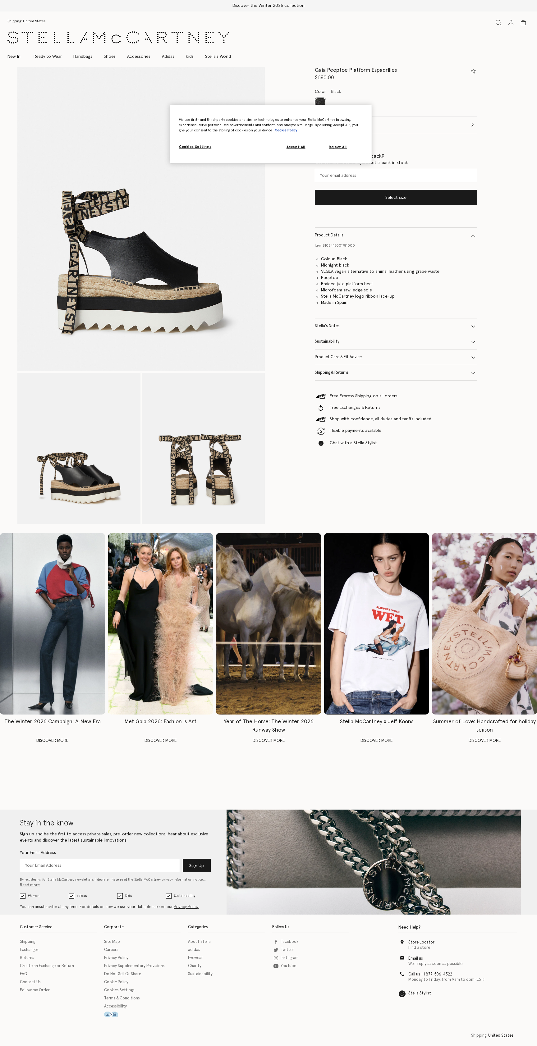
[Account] (511, 22)
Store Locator (421, 942)
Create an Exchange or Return (47, 966)
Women (33, 896)
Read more (30, 885)
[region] (271, 134)
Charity (194, 966)
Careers (111, 950)
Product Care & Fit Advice (338, 357)
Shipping (27, 942)
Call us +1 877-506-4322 (430, 974)
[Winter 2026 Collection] (52, 623)
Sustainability (327, 342)
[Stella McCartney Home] (118, 37)
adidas (82, 896)
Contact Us (30, 982)
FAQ (23, 974)
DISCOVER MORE (52, 740)
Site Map (112, 942)
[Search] (498, 22)
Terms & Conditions (122, 998)
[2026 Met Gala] (160, 623)
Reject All (338, 147)
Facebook (289, 942)
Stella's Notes (327, 326)
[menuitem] (17, 56)
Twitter (287, 950)
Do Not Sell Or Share (122, 974)
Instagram (290, 958)
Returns (27, 958)
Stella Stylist (419, 993)
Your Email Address (38, 853)
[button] (141, 219)
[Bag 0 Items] (523, 22)
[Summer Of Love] (484, 623)
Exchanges (29, 950)
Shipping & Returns (332, 373)
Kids (128, 896)
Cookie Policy (116, 982)
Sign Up (196, 866)
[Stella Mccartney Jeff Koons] (376, 623)
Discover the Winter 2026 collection (268, 5)
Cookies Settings (119, 990)
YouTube (288, 966)
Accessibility (115, 1006)
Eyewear (195, 958)
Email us (415, 959)
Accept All (296, 147)
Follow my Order (35, 990)
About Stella (199, 942)
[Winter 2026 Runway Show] (268, 623)
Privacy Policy (186, 907)
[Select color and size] (473, 71)
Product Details (329, 236)
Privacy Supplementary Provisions (134, 966)
